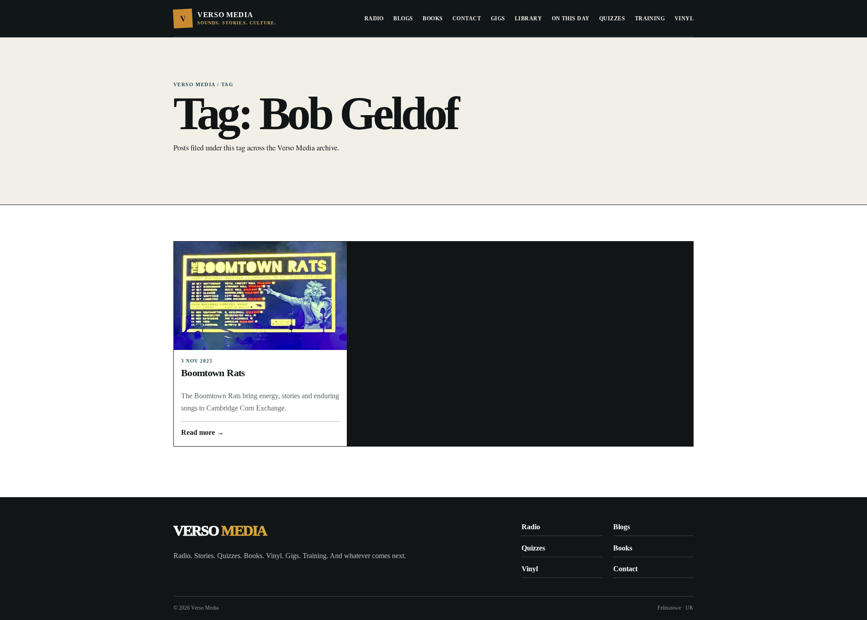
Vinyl (684, 18)
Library (528, 18)
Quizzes (612, 18)
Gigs (498, 18)
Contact (466, 18)
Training (650, 18)
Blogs (403, 18)
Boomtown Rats (213, 373)
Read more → (202, 432)
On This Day (571, 18)
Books (433, 18)
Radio (374, 18)
